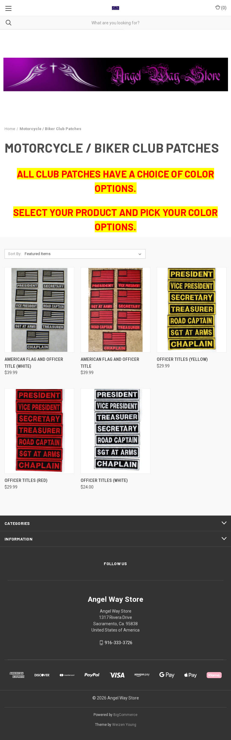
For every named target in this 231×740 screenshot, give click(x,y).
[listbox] (84, 253)
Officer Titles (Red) (26, 480)
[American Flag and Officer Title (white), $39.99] (39, 310)
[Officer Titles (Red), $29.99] (39, 431)
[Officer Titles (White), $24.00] (115, 431)
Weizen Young (124, 725)
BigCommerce (125, 715)
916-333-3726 (118, 642)
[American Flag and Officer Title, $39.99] (115, 310)
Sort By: (14, 253)
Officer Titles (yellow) (182, 359)
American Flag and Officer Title (110, 363)
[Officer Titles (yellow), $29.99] (191, 310)
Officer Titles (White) (104, 480)
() (223, 7)
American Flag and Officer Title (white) (34, 363)
